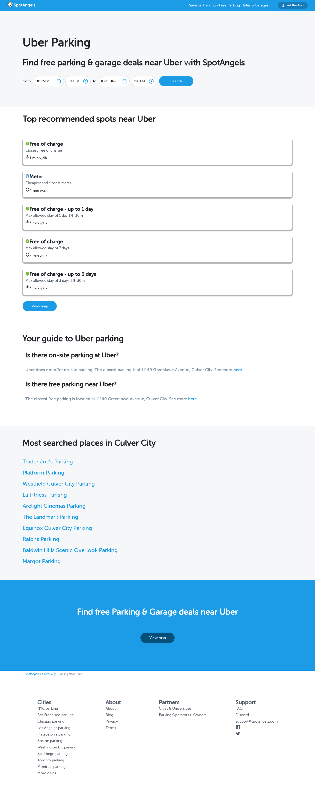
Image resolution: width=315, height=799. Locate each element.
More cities (46, 773)
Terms (111, 728)
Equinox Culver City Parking (57, 528)
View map (40, 306)
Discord (242, 715)
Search (176, 81)
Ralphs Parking (41, 539)
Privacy (112, 721)
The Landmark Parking (50, 517)
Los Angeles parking (53, 728)
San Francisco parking (55, 715)
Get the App (294, 5)
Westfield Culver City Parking (59, 484)
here (237, 369)
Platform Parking (43, 473)
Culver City (49, 674)
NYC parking (47, 708)
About (111, 708)
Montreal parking (51, 767)
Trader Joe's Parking (48, 462)
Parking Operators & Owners (182, 715)
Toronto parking (50, 760)
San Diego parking (52, 754)
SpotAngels (32, 674)
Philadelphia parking (54, 734)
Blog (109, 715)
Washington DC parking (56, 747)
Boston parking (49, 741)
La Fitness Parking (45, 495)
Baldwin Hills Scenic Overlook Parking (70, 550)
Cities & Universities (175, 708)
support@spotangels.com (257, 721)
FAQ (239, 708)
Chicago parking (50, 721)
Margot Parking (42, 561)
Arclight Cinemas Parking (54, 506)
